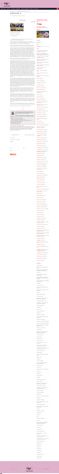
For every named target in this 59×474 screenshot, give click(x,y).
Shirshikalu (23, 126)
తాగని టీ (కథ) (40, 94)
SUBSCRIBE (38, 29)
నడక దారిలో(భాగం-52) (43, 159)
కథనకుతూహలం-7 (43, 214)
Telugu (26, 126)
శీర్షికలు (20, 125)
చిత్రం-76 (38, 416)
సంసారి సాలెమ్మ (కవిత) (41, 171)
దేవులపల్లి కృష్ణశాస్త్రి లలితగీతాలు (43, 116)
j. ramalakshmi (38, 212)
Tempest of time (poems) (40, 425)
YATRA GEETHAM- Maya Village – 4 (41, 441)
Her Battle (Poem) (39, 427)
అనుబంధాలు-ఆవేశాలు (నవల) (44, 139)
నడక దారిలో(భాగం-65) (39, 452)
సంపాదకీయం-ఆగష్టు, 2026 (39, 265)
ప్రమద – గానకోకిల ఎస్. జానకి (40, 285)
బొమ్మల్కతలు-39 (38, 414)
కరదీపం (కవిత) (38, 377)
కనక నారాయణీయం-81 (39, 448)
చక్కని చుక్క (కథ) (43, 182)
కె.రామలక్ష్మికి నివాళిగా (44, 114)
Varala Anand (15, 128)
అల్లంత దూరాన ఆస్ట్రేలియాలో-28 (40, 392)
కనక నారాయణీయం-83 (39, 329)
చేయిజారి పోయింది (39, 272)
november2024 (19, 126)
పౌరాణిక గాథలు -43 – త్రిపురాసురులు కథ (41, 327)
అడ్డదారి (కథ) (41, 78)
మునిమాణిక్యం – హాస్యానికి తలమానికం (41, 418)
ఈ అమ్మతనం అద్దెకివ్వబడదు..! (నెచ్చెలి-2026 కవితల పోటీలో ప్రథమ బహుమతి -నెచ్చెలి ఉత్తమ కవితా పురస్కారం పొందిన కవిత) (43, 54)
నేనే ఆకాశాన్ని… (38, 292)
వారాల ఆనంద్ (23, 15)
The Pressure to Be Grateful (40, 340)
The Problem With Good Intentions (41, 431)
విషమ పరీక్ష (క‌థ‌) (44, 145)
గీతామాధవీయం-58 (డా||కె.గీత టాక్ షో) (41, 404)
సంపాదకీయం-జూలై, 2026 (39, 352)
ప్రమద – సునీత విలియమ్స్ (45, 208)
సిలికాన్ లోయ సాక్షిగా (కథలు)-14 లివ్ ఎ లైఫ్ (41, 379)
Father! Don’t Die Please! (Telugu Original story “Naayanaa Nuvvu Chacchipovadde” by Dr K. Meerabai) (43, 250)
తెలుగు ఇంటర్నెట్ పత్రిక (28, 128)
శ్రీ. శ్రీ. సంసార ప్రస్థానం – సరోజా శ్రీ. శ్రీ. (40, 454)
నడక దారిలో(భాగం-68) (39, 307)
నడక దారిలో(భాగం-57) (44, 131)
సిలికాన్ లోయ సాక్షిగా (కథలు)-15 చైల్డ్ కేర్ (41, 294)
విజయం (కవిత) (42, 240)
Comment (11, 141)
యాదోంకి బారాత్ (18, 125)
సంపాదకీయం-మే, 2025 (42, 173)
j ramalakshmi (38, 214)
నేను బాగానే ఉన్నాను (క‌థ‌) (44, 157)
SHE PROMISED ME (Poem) (40, 338)
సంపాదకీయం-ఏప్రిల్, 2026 (39, 456)
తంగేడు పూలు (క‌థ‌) (39, 367)
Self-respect (38, 420)
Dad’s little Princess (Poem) (40, 365)
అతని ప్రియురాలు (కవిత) (44, 224)
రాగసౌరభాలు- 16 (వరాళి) (44, 133)
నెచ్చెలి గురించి (43, 143)
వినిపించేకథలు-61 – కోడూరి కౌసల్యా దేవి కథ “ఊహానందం (43, 321)
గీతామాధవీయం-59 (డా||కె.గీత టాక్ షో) (41, 319)
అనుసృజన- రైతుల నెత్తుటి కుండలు (40, 305)
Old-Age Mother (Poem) (39, 429)
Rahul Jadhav (38, 129)
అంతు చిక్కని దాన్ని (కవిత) (39, 375)
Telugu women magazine (25, 127)
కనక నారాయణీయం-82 (39, 412)
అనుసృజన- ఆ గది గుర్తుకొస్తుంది (40, 390)
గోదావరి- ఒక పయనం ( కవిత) (44, 129)
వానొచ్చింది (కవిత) (42, 80)
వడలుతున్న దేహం (38, 283)
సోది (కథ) (42, 212)
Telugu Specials (20, 127)
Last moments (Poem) (45, 141)
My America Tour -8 (42, 210)
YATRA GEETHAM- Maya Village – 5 (41, 350)
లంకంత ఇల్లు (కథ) (41, 193)
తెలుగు (25, 128)
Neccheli (15, 126)
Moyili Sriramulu (38, 126)
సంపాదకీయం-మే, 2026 (39, 450)
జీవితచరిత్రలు (14, 125)
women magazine (19, 128)
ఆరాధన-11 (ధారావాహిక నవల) (45, 147)
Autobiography (12, 126)
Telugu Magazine (15, 127)
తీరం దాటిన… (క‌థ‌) (39, 373)
